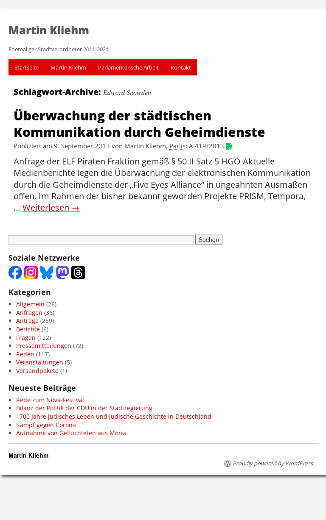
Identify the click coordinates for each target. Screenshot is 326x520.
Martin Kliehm (68, 67)
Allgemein (30, 304)
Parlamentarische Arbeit (128, 67)
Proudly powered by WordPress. (273, 463)
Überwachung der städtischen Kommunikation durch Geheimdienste (139, 123)
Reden (25, 354)
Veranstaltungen (39, 362)
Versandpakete (37, 371)
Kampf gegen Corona (46, 425)
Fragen (26, 338)
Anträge (27, 321)
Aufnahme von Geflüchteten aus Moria (71, 433)
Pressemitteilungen (43, 346)
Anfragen (29, 313)
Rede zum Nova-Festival (50, 400)
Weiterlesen (51, 207)
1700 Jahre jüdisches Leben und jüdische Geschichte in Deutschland (113, 416)
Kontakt (181, 67)
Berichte (28, 329)
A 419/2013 (206, 146)
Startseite (26, 67)
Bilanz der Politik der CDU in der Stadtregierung (84, 408)
